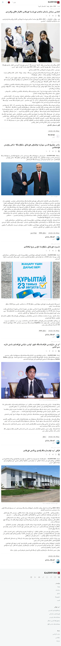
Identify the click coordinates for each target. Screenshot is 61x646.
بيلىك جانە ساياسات (53, 131)
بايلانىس (58, 638)
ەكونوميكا (57, 597)
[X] (46, 16)
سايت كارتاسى (56, 634)
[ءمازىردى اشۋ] (3, 2)
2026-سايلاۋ (53, 6)
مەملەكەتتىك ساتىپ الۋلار (53, 624)
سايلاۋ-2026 (42, 233)
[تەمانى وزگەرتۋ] (8, 2)
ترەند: (58, 6)
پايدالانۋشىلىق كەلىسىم (54, 611)
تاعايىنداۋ (44, 6)
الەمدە (58, 601)
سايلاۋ (44, 437)
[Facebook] (50, 16)
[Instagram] (59, 16)
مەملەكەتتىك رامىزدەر (54, 617)
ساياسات (58, 590)
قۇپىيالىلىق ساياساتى (54, 614)
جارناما (58, 641)
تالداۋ (58, 594)
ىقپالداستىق (34, 233)
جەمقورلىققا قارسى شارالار (54, 621)
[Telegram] (53, 16)
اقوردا (39, 6)
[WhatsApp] (56, 16)
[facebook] (51, 577)
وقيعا (48, 6)
